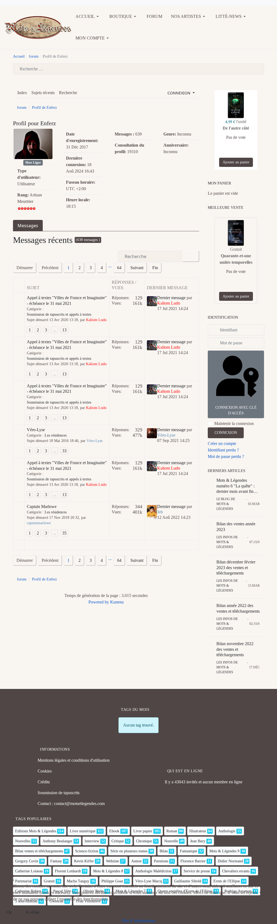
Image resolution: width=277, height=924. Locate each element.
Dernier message (171, 297)
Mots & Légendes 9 (224, 851)
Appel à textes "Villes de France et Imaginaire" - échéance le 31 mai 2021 (67, 300)
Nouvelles (22, 841)
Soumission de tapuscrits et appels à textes (59, 314)
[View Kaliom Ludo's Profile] (152, 300)
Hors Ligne (33, 162)
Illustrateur (197, 831)
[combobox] (138, 69)
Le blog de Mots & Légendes (225, 504)
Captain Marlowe (42, 506)
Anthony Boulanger (57, 841)
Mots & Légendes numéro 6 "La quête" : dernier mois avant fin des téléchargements (235, 486)
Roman (171, 831)
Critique (117, 841)
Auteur (136, 861)
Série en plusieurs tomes (128, 851)
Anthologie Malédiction (153, 871)
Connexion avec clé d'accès (236, 410)
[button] (88, 16)
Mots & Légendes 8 (108, 871)
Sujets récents (43, 92)
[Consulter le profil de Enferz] (33, 144)
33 (64, 450)
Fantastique (188, 851)
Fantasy (56, 861)
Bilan (164, 851)
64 (119, 267)
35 (64, 533)
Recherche (68, 92)
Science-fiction (86, 851)
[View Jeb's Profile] (152, 511)
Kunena (117, 602)
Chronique (144, 841)
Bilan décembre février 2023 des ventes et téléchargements (235, 568)
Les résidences (56, 435)
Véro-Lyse (36, 429)
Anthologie (226, 831)
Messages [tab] (28, 226)
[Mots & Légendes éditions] (37, 27)
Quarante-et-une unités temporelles (236, 259)
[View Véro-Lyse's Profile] (152, 432)
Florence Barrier (193, 861)
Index (22, 92)
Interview (92, 841)
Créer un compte (222, 443)
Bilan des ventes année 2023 (235, 527)
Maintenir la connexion (234, 423)
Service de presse (197, 871)
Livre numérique (82, 831)
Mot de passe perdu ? (226, 456)
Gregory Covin (26, 861)
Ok (9, 912)
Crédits (44, 782)
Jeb (160, 512)
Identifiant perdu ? (223, 450)
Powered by (98, 602)
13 (64, 330)
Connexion (226, 433)
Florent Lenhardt (68, 871)
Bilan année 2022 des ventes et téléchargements (238, 608)
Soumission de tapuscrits (59, 792)
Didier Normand (230, 861)
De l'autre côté (236, 128)
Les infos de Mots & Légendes (227, 542)
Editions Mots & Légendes (35, 831)
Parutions (161, 861)
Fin (155, 267)
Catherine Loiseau (29, 871)
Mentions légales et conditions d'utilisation (74, 760)
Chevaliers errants (235, 871)
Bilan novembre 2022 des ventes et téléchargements (234, 649)
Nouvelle (171, 841)
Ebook (114, 831)
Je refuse (32, 912)
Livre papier (142, 831)
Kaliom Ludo (96, 320)
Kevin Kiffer (84, 861)
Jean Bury (197, 841)
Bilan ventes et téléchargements (39, 851)
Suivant (136, 267)
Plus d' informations (139, 920)
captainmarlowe (39, 523)
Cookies (45, 771)
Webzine (112, 861)
